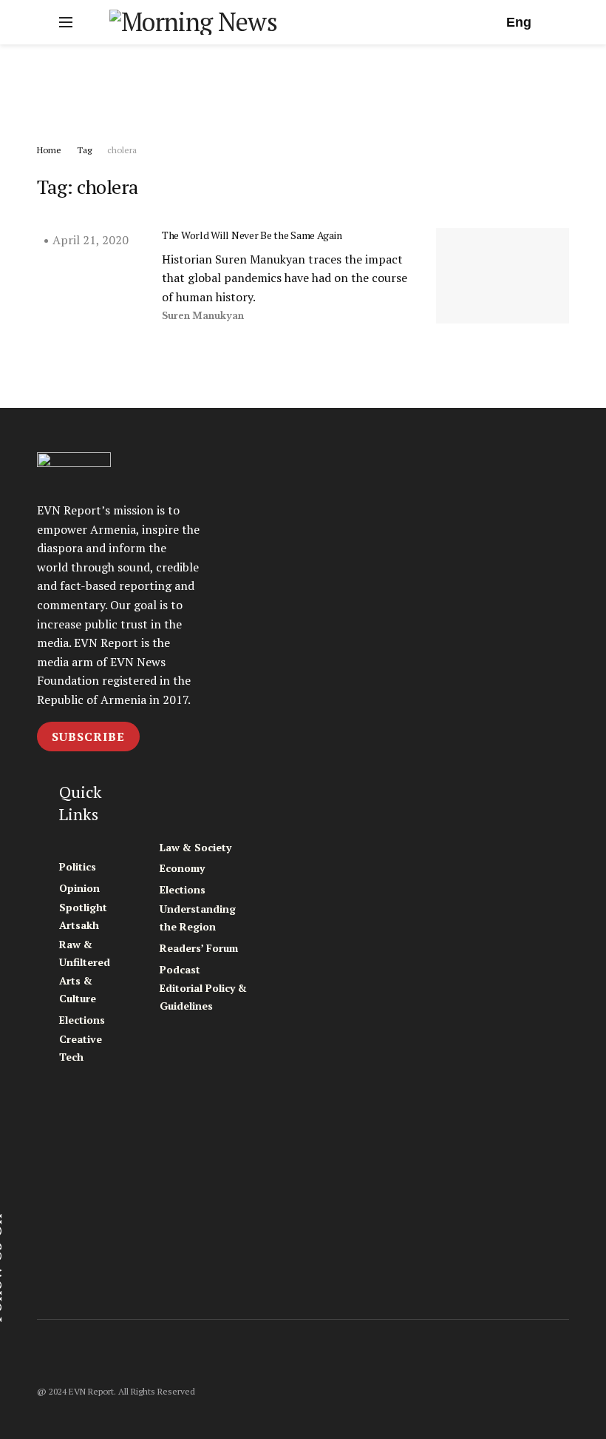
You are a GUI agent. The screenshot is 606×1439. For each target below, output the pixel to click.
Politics (77, 866)
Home (49, 149)
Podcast (180, 969)
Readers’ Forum (199, 948)
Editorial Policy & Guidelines (203, 997)
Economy (182, 868)
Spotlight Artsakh (83, 916)
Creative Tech (80, 1048)
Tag (84, 149)
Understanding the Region (198, 917)
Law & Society (195, 847)
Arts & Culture (77, 989)
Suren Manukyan (203, 315)
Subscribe (88, 736)
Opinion (79, 888)
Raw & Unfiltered (84, 953)
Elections (82, 1020)
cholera (122, 149)
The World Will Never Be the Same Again (251, 235)
